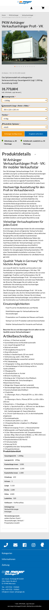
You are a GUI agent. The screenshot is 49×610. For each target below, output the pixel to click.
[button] (15, 66)
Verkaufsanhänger (27, 15)
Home (4, 15)
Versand (17, 92)
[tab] (24, 154)
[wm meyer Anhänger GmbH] (24, 2)
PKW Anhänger (14, 15)
